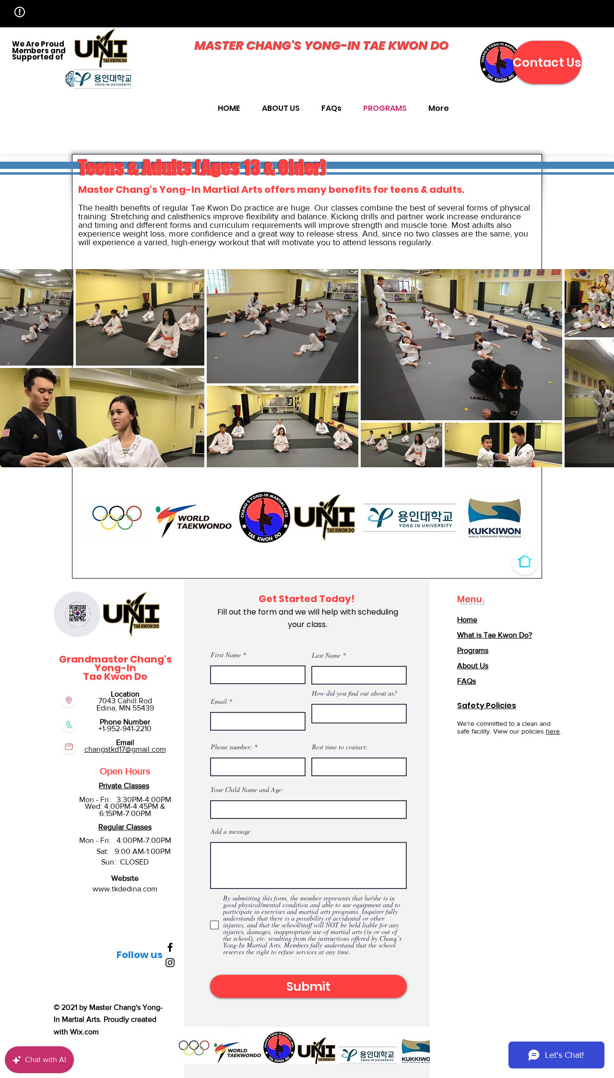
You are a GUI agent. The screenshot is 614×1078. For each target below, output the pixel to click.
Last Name (326, 655)
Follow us (140, 954)
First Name (226, 655)
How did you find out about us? (354, 693)
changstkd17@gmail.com (125, 749)
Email (219, 701)
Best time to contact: (340, 747)
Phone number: (231, 747)
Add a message (230, 831)
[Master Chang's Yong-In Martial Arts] (170, 947)
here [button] (553, 731)
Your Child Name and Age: (247, 789)
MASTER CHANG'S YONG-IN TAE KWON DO (322, 45)
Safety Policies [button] (486, 705)
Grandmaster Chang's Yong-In (115, 663)
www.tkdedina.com (125, 889)
